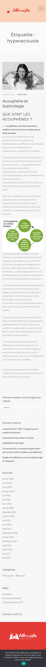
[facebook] (17, 648)
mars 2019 (7, 528)
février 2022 (8, 508)
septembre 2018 (9, 533)
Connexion (7, 594)
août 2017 (7, 545)
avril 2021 (7, 524)
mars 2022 (7, 503)
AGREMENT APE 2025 (13, 443)
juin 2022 (6, 495)
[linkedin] (23, 648)
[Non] (43, 658)
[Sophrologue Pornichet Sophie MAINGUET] (16, 11)
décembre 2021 (9, 512)
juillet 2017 (7, 549)
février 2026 (8, 478)
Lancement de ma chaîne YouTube (18, 437)
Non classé (8, 575)
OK (24, 663)
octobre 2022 (8, 491)
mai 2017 (6, 557)
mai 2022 (6, 499)
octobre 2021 (8, 516)
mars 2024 (7, 487)
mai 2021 (6, 520)
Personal (22, 94)
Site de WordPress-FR (12, 602)
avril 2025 (7, 483)
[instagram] (29, 648)
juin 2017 (6, 553)
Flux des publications (11, 598)
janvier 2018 (8, 537)
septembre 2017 (9, 541)
